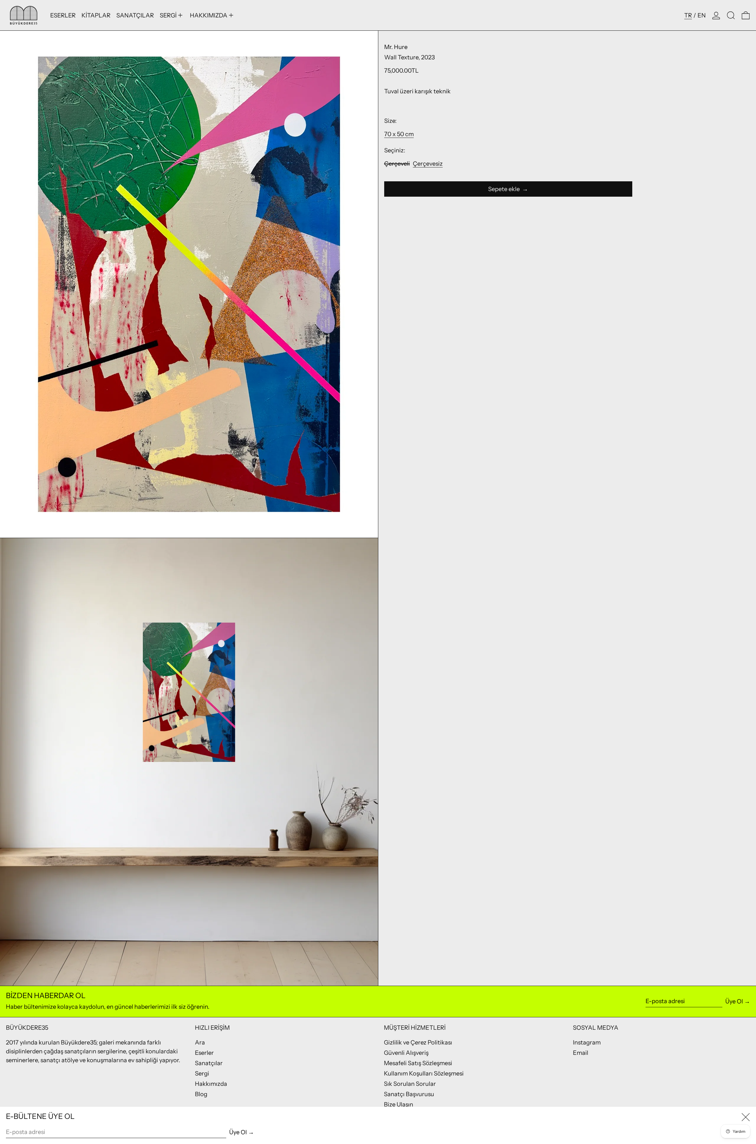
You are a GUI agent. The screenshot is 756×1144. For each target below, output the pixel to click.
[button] (730, 15)
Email (580, 1052)
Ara (200, 1042)
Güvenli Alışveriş (406, 1052)
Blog (201, 1094)
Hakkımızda (211, 1083)
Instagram (587, 1042)
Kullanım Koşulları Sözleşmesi (424, 1073)
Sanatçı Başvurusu (409, 1094)
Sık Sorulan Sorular (410, 1083)
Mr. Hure (396, 46)
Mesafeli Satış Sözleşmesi (418, 1063)
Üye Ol (734, 1001)
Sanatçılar (209, 1063)
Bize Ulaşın (398, 1104)
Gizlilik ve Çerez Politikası (418, 1042)
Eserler (204, 1052)
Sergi (202, 1073)
